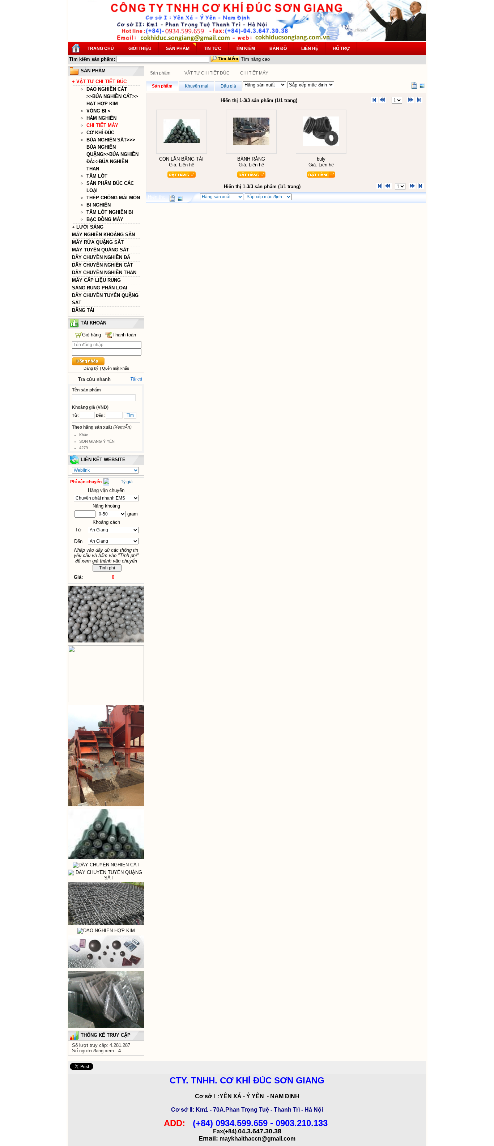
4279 (83, 448)
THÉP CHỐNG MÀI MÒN (113, 197)
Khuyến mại (196, 86)
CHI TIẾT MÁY (102, 125)
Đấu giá (228, 86)
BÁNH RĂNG (251, 159)
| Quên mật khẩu (114, 368)
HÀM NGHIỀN (101, 118)
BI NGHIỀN (98, 205)
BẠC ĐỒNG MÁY (104, 219)
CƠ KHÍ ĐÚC (100, 132)
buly (321, 159)
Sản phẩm (160, 73)
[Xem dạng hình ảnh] (422, 85)
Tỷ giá (127, 481)
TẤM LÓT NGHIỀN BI (109, 212)
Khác (83, 435)
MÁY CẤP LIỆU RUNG (96, 280)
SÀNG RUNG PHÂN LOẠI (99, 287)
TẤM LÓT (96, 176)
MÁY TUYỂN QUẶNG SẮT (100, 249)
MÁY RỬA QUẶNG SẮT (98, 242)
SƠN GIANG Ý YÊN (97, 441)
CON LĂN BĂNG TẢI (181, 159)
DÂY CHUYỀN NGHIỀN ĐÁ (101, 257)
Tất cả (136, 379)
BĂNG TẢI (83, 310)
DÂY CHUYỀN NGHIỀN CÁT (102, 265)
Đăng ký (91, 368)
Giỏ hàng (91, 335)
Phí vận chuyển (86, 481)
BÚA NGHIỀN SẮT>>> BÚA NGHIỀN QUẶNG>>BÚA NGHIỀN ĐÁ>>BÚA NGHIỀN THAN (112, 154)
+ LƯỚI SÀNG (87, 227)
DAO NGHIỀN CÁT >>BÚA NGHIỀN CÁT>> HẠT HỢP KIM (112, 96)
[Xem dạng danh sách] (414, 85)
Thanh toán (124, 335)
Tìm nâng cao (255, 59)
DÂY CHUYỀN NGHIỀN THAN (104, 272)
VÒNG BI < (98, 111)
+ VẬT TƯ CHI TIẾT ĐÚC (99, 81)
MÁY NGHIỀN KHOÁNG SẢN (103, 234)
